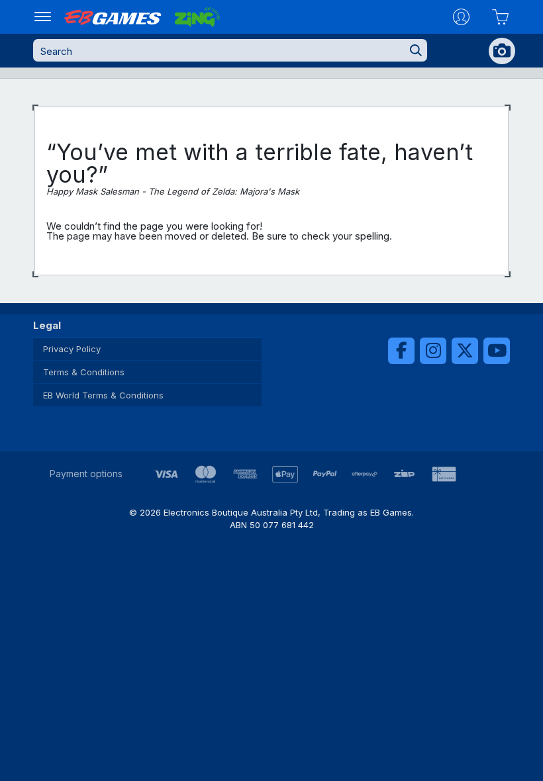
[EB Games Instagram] (433, 351)
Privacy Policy (72, 349)
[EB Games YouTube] (496, 351)
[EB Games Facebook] (401, 351)
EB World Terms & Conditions (103, 395)
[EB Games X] (465, 351)
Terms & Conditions (83, 372)
